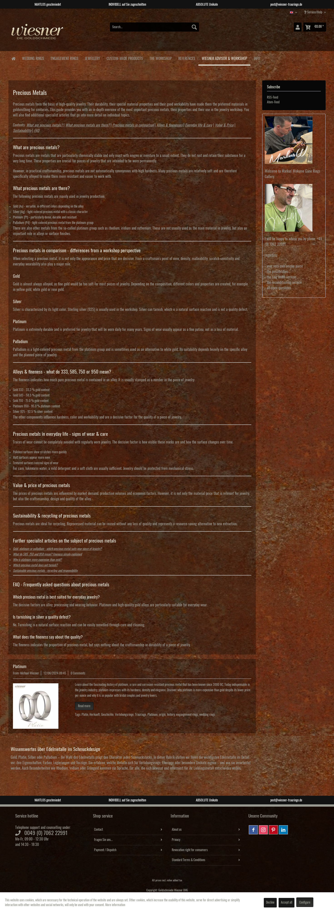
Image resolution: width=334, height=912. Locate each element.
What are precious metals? (44, 125)
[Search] (194, 27)
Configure (304, 902)
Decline (270, 902)
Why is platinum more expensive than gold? (37, 559)
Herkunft (95, 714)
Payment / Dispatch (105, 850)
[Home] (13, 58)
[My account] (298, 27)
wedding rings (207, 714)
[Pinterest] (273, 829)
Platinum (19, 666)
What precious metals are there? (87, 125)
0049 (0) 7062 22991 (46, 833)
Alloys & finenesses (169, 125)
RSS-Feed (272, 97)
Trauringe (140, 714)
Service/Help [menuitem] (315, 12)
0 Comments (78, 673)
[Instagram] (263, 829)
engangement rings (187, 714)
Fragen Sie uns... (103, 839)
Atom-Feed (273, 102)
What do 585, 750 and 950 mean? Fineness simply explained (47, 554)
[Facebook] (253, 829)
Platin (85, 714)
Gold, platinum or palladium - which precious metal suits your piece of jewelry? (57, 548)
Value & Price (224, 125)
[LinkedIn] (283, 829)
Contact (98, 829)
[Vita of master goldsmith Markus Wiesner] (294, 140)
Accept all (286, 902)
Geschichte (107, 714)
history (171, 714)
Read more (84, 706)
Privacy (176, 839)
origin (162, 714)
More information (115, 905)
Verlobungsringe (124, 714)
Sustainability (22, 130)
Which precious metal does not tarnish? (35, 565)
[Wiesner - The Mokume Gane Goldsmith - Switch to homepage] (37, 33)
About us (177, 829)
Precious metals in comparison (133, 125)
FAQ (36, 130)
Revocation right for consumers (190, 850)
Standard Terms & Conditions (188, 860)
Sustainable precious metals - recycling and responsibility (45, 570)
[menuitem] (154, 27)
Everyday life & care (198, 125)
